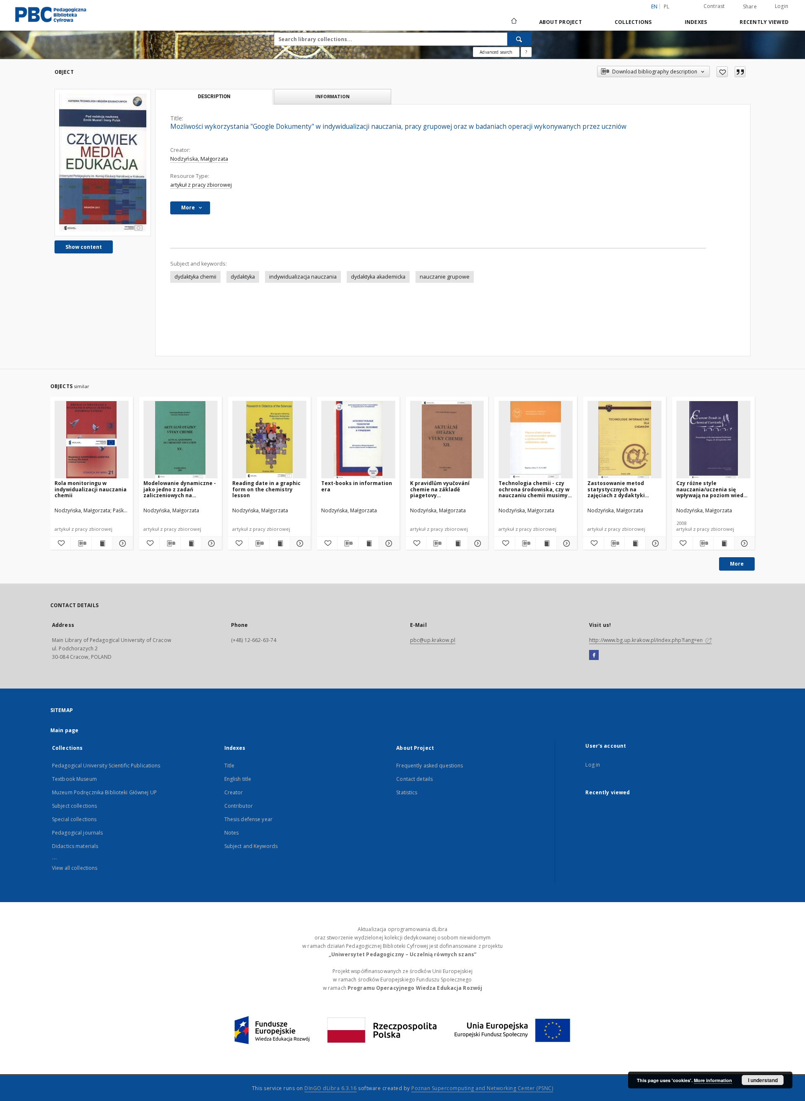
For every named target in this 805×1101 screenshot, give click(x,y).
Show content (83, 246)
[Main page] (513, 22)
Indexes (696, 22)
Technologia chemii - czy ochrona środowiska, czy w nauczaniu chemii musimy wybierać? (534, 489)
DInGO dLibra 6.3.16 (330, 1088)
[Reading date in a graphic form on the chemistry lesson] (269, 440)
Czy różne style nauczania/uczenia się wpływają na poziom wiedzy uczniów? (712, 489)
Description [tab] (214, 96)
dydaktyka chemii (195, 276)
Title (229, 765)
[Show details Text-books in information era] (388, 543)
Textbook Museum (74, 779)
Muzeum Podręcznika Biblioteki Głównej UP (104, 792)
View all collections (74, 867)
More (737, 563)
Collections (633, 22)
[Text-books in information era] (358, 440)
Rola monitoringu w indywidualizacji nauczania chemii (91, 489)
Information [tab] (332, 96)
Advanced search (496, 52)
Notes (231, 832)
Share (750, 6)
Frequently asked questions (429, 765)
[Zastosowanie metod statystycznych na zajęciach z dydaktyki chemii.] (624, 440)
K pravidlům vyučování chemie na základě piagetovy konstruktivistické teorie (444, 489)
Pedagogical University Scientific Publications (106, 765)
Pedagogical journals (77, 832)
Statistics (406, 792)
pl (667, 6)
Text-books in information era (356, 486)
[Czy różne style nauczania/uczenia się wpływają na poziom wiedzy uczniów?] (713, 440)
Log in (592, 764)
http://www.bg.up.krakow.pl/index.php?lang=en (646, 640)
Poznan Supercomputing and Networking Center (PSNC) (482, 1088)
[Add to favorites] (722, 71)
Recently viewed (764, 22)
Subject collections (74, 805)
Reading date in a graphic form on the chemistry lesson (266, 489)
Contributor (238, 805)
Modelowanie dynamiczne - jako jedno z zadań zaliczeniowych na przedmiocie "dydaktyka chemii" (179, 489)
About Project (560, 22)
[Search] (519, 39)
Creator (233, 792)
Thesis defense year (248, 819)
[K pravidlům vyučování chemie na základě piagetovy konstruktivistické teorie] (447, 440)
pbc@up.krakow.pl (432, 640)
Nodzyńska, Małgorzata (199, 158)
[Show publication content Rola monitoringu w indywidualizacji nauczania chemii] (102, 543)
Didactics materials (75, 846)
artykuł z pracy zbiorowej (201, 184)
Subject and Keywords (251, 846)
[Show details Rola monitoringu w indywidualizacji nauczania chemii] (121, 543)
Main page (64, 730)
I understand (763, 1080)
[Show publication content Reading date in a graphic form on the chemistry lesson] (280, 543)
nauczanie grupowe (445, 276)
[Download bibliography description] (81, 543)
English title (238, 779)
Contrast (714, 6)
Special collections (74, 819)
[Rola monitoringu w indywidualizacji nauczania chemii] (91, 440)
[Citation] (740, 71)
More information (713, 1080)
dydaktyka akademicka (378, 276)
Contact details (414, 779)
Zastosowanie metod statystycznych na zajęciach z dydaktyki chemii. (616, 489)
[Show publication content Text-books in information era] (368, 543)
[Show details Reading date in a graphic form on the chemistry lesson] (299, 543)
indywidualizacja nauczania (303, 276)
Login (781, 6)
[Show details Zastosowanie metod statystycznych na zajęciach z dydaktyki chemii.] (654, 543)
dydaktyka (243, 276)
